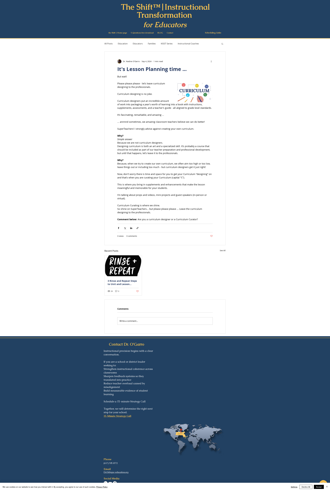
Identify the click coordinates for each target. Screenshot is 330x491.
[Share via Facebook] (118, 228)
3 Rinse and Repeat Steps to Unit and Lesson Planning (122, 282)
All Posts (108, 43)
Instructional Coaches (188, 43)
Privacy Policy (102, 487)
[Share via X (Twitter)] (125, 228)
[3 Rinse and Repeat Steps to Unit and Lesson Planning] (123, 265)
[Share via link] (137, 228)
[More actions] (211, 61)
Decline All (306, 487)
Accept (319, 487)
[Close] (326, 487)
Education (123, 43)
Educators (138, 43)
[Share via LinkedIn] (131, 228)
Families (152, 43)
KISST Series (167, 43)
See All (223, 250)
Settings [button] (294, 487)
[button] (222, 44)
